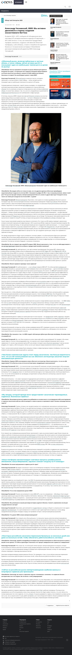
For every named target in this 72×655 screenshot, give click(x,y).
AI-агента (40, 271)
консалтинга (55, 380)
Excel (40, 318)
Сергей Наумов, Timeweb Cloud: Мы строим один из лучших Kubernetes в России (62, 45)
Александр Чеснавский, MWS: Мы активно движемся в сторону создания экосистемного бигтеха (62, 22)
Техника (21, 627)
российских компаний (19, 380)
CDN (32, 480)
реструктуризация (9, 246)
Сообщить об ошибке (10, 642)
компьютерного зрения (43, 422)
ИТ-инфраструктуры (31, 388)
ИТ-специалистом (50, 226)
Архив (4, 629)
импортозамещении (17, 320)
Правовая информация (10, 644)
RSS (6, 638)
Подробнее (60, 76)
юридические (49, 316)
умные (35, 303)
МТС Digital (45, 251)
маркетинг (61, 316)
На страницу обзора (10, 15)
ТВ (20, 629)
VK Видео (49, 625)
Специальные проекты (25, 623)
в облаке (53, 218)
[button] (65, 7)
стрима (3, 420)
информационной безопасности (10, 93)
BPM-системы (41, 444)
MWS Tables (67, 301)
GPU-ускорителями (6, 498)
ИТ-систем (37, 442)
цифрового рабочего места (54, 484)
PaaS (41, 590)
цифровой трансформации (8, 510)
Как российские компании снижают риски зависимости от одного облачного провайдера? (62, 33)
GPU (32, 223)
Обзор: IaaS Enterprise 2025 (13, 20)
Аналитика (5, 623)
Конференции (22, 622)
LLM (47, 225)
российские (54, 201)
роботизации (32, 437)
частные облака (12, 105)
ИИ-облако (57, 494)
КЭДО (20, 446)
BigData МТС (58, 251)
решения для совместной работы (18, 437)
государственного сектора (39, 508)
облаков (3, 89)
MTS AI (64, 251)
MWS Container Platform (14, 469)
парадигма (15, 372)
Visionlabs (4, 253)
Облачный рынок (20, 78)
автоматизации (66, 304)
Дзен (48, 631)
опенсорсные (55, 278)
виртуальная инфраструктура (61, 496)
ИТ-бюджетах (15, 216)
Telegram (49, 629)
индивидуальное (20, 453)
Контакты (38, 627)
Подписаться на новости (62, 605)
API (15, 322)
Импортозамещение (21, 200)
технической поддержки (54, 382)
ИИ (2, 487)
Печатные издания (24, 631)
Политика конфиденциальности (12, 640)
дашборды (45, 309)
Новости (5, 622)
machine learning (8, 487)
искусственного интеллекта (13, 420)
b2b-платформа (60, 267)
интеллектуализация (31, 285)
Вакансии (38, 625)
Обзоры (5, 627)
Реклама (38, 623)
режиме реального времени (23, 311)
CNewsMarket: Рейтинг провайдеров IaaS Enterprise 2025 (60, 71)
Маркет (21, 625)
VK (48, 623)
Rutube (49, 627)
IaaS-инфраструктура (28, 205)
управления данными (36, 386)
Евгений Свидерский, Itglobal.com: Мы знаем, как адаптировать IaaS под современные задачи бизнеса (62, 57)
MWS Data (49, 294)
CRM (40, 440)
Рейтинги (5, 625)
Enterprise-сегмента (34, 96)
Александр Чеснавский (12, 185)
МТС (55, 249)
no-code (9, 303)
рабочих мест (5, 437)
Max (48, 622)
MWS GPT (54, 271)
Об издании (39, 622)
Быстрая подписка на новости (12, 636)
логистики (20, 226)
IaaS (25, 96)
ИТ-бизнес (18, 2)
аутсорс (35, 451)
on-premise (43, 281)
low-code (53, 304)
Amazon (31, 594)
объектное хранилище (52, 343)
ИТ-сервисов (12, 430)
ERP (33, 440)
